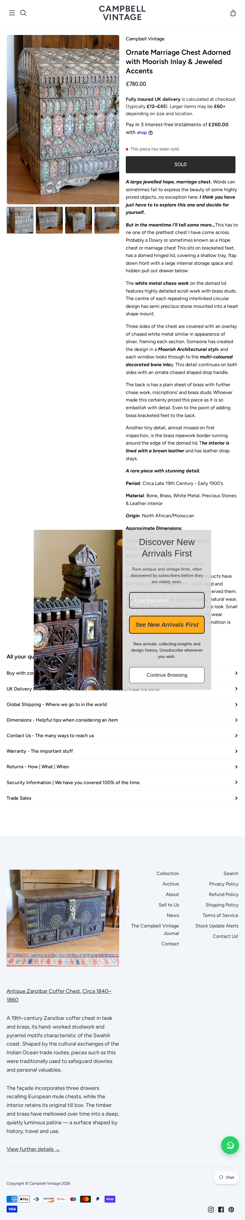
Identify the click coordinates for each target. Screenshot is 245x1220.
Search (230, 873)
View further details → (33, 1149)
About (172, 894)
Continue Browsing (167, 675)
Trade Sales (19, 798)
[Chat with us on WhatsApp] (230, 1145)
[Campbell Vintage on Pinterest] (231, 1210)
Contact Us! (225, 936)
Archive (171, 884)
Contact (170, 944)
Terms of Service (220, 915)
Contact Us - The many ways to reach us (50, 735)
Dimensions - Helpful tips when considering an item (62, 720)
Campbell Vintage (145, 39)
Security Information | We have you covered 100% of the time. (74, 782)
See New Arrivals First (167, 625)
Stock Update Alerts (216, 926)
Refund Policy (223, 894)
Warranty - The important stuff (40, 751)
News (173, 915)
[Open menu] (12, 13)
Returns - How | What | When (38, 766)
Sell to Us (169, 905)
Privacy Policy (223, 884)
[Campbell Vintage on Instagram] (211, 1210)
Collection (168, 873)
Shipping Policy (222, 905)
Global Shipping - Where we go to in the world (57, 704)
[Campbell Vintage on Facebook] (221, 1210)
